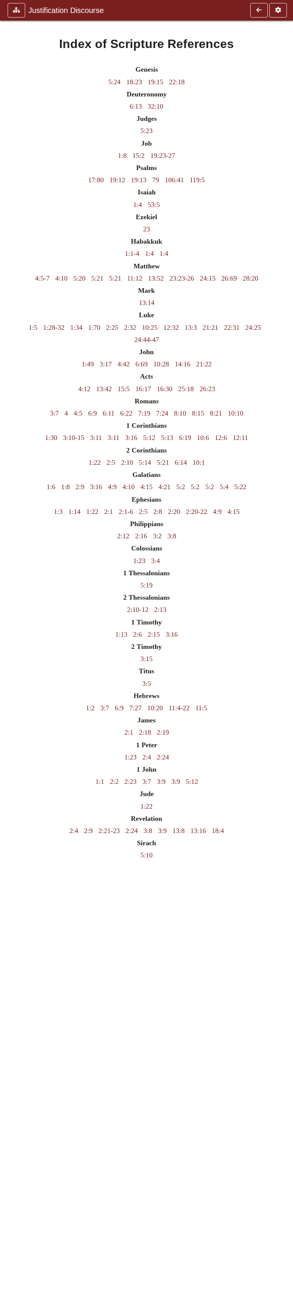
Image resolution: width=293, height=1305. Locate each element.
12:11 (240, 437)
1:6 (51, 487)
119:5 (197, 180)
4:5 (78, 413)
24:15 (208, 278)
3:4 (155, 561)
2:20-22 (196, 511)
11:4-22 (179, 708)
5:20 (79, 278)
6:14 (181, 462)
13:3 (191, 327)
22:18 (177, 82)
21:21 (210, 327)
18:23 (134, 82)
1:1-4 (132, 253)
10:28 (161, 364)
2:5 (110, 462)
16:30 (164, 389)
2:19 (163, 732)
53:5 (154, 205)
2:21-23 (109, 831)
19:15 (155, 82)
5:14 (145, 462)
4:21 (164, 487)
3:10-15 (73, 437)
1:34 (76, 327)
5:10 (146, 855)
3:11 (96, 437)
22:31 (232, 327)
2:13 (160, 609)
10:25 (150, 327)
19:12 (117, 180)
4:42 (124, 364)
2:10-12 (137, 609)
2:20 (174, 511)
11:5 (201, 708)
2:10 (127, 462)
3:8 (171, 536)
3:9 (161, 781)
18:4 (218, 831)
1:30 (51, 437)
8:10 (180, 413)
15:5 (124, 389)
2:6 (137, 634)
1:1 (99, 781)
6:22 (126, 413)
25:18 (186, 389)
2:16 (141, 536)
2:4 (146, 757)
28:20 (250, 278)
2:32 (130, 327)
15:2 (138, 155)
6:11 (108, 413)
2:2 (114, 781)
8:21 (216, 413)
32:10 (155, 106)
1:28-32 (53, 327)
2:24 (163, 757)
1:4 (137, 205)
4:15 (146, 487)
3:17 (106, 364)
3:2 (157, 536)
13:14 (147, 303)
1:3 (58, 511)
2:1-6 (126, 511)
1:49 (88, 364)
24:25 (253, 327)
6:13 (136, 106)
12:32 (171, 327)
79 (155, 180)
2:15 (154, 634)
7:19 (144, 413)
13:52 (156, 278)
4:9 (112, 487)
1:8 (122, 155)
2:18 (145, 732)
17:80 (96, 180)
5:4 (224, 487)
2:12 (123, 536)
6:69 (141, 364)
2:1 (108, 511)
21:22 (204, 364)
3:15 (146, 659)
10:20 (155, 708)
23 (146, 229)
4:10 (61, 278)
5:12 (149, 437)
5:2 (180, 487)
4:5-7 (42, 278)
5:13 (167, 437)
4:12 (84, 389)
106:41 (174, 180)
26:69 (229, 278)
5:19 (146, 585)
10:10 (235, 413)
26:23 (207, 389)
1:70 (94, 327)
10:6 (203, 437)
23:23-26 (181, 278)
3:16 (131, 437)
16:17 (143, 389)
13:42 (104, 389)
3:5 (146, 683)
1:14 (74, 511)
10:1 (199, 462)
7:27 (135, 708)
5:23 (146, 131)
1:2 (90, 708)
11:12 (134, 278)
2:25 (112, 327)
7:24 (162, 413)
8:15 (198, 413)
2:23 (130, 781)
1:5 (33, 327)
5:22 (240, 487)
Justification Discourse (66, 10)
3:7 (54, 413)
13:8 (178, 831)
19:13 (138, 180)
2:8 (157, 511)
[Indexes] (259, 10)
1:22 (95, 462)
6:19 (185, 437)
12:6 (221, 437)
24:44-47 (146, 340)
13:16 (198, 831)
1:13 (121, 634)
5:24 (114, 82)
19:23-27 (162, 155)
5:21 (97, 278)
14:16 (182, 364)
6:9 (92, 413)
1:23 (139, 561)
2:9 (80, 487)
